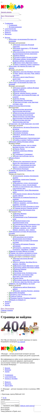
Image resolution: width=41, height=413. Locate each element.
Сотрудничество (10, 29)
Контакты (8, 34)
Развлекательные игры (20, 222)
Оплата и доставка (11, 30)
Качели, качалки (31, 93)
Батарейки (21, 292)
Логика (22, 98)
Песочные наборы (33, 267)
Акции (7, 303)
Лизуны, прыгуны (33, 282)
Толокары (24, 133)
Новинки (8, 301)
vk (3, 398)
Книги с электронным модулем (23, 167)
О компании (9, 23)
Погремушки (27, 100)
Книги (17, 158)
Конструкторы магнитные (22, 111)
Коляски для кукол (33, 71)
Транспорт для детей (31, 124)
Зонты (21, 278)
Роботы (22, 55)
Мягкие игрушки (28, 251)
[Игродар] (12, 10)
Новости (8, 32)
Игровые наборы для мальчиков (23, 61)
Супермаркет (28, 154)
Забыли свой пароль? (27, 406)
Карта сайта (9, 385)
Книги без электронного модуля (24, 163)
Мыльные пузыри (32, 265)
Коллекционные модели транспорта (25, 53)
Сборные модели (32, 208)
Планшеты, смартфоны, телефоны (24, 249)
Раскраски (25, 168)
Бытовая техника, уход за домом (24, 147)
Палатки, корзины (33, 291)
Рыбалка (23, 269)
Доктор (22, 149)
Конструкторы (25, 106)
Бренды (7, 305)
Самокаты (24, 131)
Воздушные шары (32, 280)
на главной (21, 342)
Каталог (7, 37)
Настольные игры (28, 210)
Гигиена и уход (26, 294)
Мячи (20, 271)
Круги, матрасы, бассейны (25, 263)
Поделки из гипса (32, 206)
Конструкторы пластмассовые (23, 118)
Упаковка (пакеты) (29, 298)
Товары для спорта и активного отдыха (22, 255)
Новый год (22, 300)
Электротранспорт (33, 138)
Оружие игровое (31, 57)
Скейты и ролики (32, 140)
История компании (15, 27)
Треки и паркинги (33, 64)
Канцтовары (27, 201)
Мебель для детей (28, 283)
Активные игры (31, 273)
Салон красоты (30, 80)
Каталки (23, 91)
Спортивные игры (33, 224)
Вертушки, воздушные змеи (22, 276)
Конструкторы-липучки (21, 122)
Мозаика (23, 213)
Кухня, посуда (29, 156)
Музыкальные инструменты (22, 239)
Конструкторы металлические (23, 115)
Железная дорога (31, 62)
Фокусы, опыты (30, 226)
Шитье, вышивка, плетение (25, 203)
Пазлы (21, 215)
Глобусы (19, 296)
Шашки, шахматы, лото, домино (24, 230)
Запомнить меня (8, 406)
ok (5, 398)
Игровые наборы (28, 142)
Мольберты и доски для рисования (24, 185)
